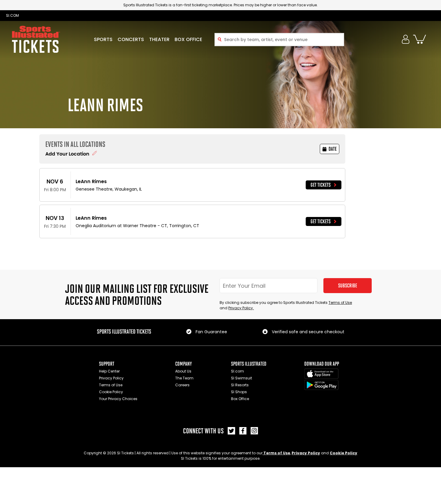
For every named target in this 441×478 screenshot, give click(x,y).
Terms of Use (340, 302)
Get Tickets (320, 185)
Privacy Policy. (241, 307)
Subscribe (347, 286)
